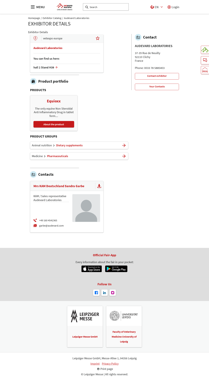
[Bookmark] (98, 38)
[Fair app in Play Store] (116, 269)
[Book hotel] (205, 70)
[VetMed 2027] (205, 50)
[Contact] (205, 60)
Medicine (37, 156)
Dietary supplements (69, 145)
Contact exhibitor (157, 75)
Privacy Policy (110, 363)
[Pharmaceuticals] (124, 156)
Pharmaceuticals (57, 156)
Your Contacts (157, 86)
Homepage (34, 18)
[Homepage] (64, 7)
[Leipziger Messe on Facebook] (96, 292)
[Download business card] (99, 186)
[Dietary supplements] (124, 145)
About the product (53, 124)
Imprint (95, 363)
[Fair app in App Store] (91, 269)
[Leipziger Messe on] (104, 292)
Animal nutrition (42, 145)
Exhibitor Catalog (52, 18)
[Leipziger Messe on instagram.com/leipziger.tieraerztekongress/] (112, 292)
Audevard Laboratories (76, 18)
